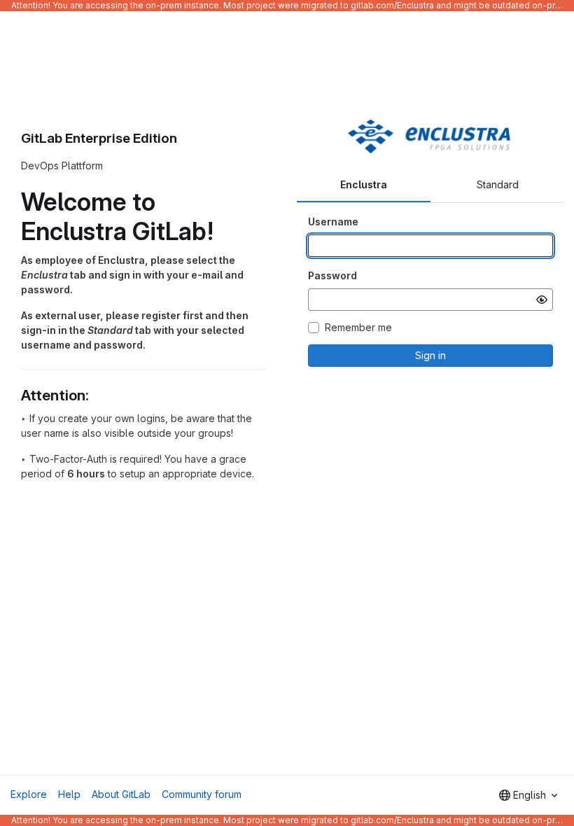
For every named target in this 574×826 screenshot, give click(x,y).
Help (69, 794)
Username (333, 221)
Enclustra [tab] (363, 184)
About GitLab (121, 794)
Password (332, 275)
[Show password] (542, 299)
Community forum (201, 794)
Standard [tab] (498, 184)
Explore (28, 794)
